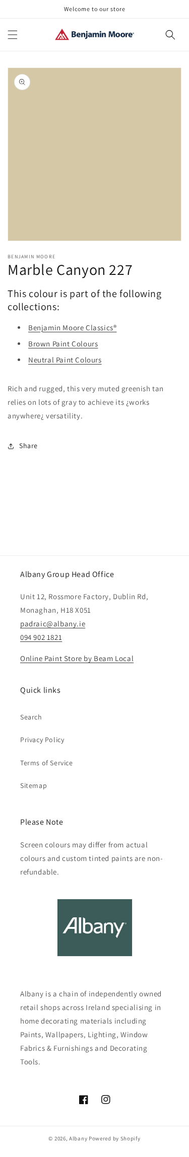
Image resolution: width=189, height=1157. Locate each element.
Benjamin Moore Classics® (72, 327)
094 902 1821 (41, 637)
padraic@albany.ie (52, 623)
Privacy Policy (42, 739)
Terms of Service (46, 762)
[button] (13, 35)
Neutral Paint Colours (65, 360)
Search (31, 716)
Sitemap (33, 785)
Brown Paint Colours (63, 343)
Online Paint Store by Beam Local (77, 658)
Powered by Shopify (115, 1138)
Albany (78, 1138)
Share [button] (28, 445)
